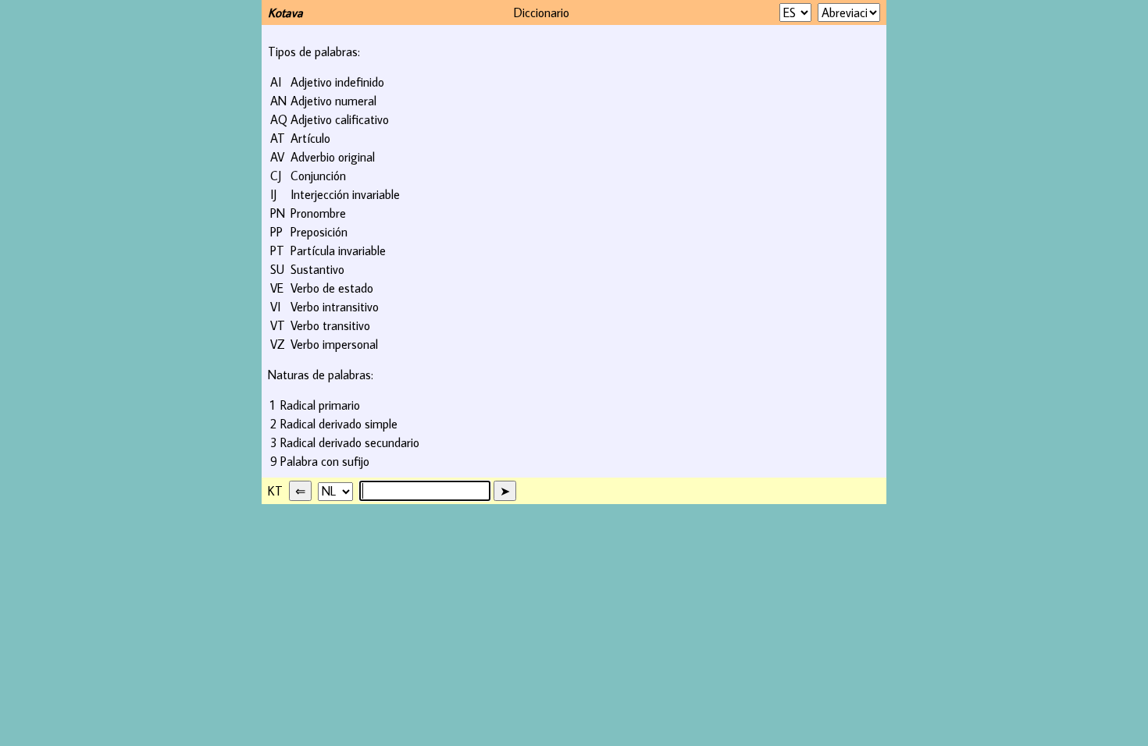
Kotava (285, 12)
